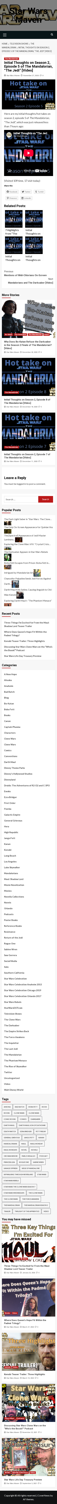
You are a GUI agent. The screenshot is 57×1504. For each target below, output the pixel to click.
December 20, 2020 (29, 352)
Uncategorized (12, 1078)
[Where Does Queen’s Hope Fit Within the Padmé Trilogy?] (28, 1298)
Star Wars (41, 1174)
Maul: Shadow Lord (13, 879)
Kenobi (7, 849)
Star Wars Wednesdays (14, 1193)
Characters (9, 732)
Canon (7, 721)
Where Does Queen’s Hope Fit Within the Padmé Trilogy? (25, 633)
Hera (6, 826)
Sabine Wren (10, 949)
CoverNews (44, 1495)
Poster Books (11, 920)
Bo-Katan (8, 335)
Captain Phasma (12, 727)
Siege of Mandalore (31, 1168)
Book (44, 1107)
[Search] (52, 34)
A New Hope (10, 674)
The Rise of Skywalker (15, 1066)
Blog (6, 697)
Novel (24, 1150)
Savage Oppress (11, 1168)
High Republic (11, 832)
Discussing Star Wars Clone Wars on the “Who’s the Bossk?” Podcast (28, 648)
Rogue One (9, 943)
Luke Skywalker (12, 867)
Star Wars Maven (28, 15)
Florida (7, 809)
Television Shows (13, 1013)
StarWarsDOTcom (13, 1008)
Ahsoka (8, 680)
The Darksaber (20, 335)
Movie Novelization (14, 885)
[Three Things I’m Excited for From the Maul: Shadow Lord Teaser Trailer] (28, 1243)
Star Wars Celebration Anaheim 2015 (23, 984)
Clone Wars (10, 738)
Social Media (10, 961)
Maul (23, 1144)
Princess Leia (9, 1162)
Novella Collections (14, 896)
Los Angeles (10, 861)
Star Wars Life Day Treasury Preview (22, 656)
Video (46, 335)
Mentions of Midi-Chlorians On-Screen (25, 273)
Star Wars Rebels (12, 1002)
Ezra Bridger (10, 797)
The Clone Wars (12, 1019)
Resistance (9, 931)
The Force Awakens (14, 1037)
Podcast (43, 1156)
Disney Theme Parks (14, 768)
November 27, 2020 (31, 75)
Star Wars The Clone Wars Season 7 (19, 1187)
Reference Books (13, 926)
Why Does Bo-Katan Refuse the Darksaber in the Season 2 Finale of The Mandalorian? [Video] (28, 345)
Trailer (7, 1211)
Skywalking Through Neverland (18, 1174)
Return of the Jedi (13, 937)
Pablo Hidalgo (28, 1156)
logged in (21, 483)
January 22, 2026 (28, 1273)
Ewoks (7, 791)
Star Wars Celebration (15, 978)
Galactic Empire (12, 814)
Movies (8, 890)
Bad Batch (9, 691)
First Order (9, 803)
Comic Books (10, 1119)
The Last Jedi (11, 1048)
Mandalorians (11, 873)
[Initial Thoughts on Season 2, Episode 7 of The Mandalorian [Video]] (28, 432)
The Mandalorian (11, 59)
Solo (6, 967)
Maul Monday (36, 1144)
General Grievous (13, 820)
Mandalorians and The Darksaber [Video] (30, 281)
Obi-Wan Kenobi (11, 1156)
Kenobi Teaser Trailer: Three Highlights (24, 641)
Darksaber (35, 1119)
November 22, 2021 (29, 1432)
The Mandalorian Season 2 (36, 1205)
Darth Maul (10, 762)
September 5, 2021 (29, 1483)
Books (7, 715)
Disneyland (9, 779)
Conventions (10, 756)
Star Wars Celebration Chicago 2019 (22, 990)
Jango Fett (9, 838)
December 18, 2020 (29, 407)
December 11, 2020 (29, 461)
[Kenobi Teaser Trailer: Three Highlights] (28, 1352)
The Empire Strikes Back (16, 1031)
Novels (7, 902)
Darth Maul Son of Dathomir (32, 1125)
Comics (7, 750)
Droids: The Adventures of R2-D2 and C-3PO (27, 785)
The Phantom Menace (15, 1060)
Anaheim (8, 686)
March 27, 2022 (28, 1327)
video (46, 1211)
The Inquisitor (11, 1043)
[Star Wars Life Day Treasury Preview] (28, 1457)
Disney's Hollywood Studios (18, 773)
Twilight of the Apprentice (27, 1211)
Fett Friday (41, 1131)
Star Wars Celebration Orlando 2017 (22, 996)
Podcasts (8, 914)
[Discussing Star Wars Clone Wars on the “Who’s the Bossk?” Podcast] (28, 1403)
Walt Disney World (13, 1089)
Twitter (8, 1072)
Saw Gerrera (10, 955)
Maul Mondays (10, 1150)
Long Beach (10, 855)
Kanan (7, 844)
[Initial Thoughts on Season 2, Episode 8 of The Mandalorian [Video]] (28, 377)
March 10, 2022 (28, 1378)
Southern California (14, 972)
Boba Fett (9, 709)
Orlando (8, 908)
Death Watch (10, 1131)
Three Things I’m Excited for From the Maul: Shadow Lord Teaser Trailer (26, 624)
